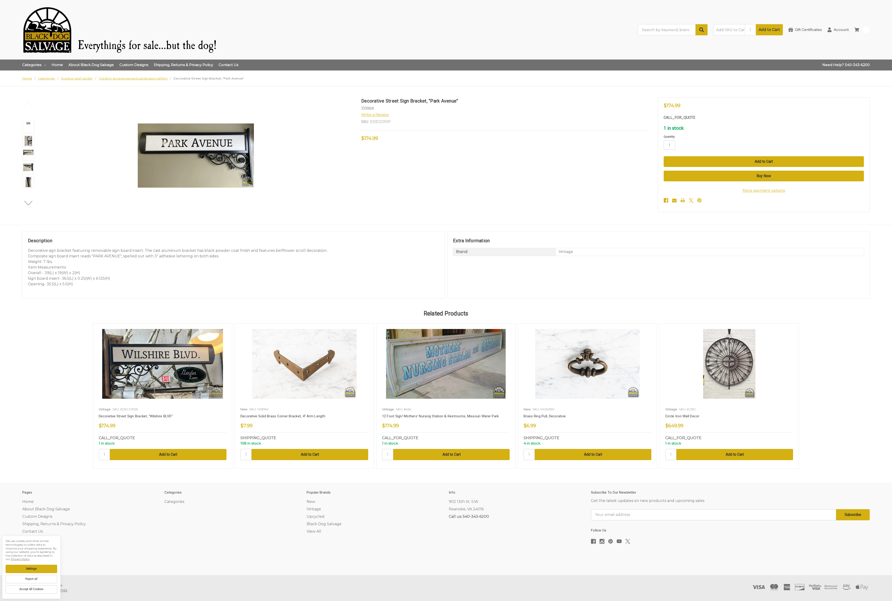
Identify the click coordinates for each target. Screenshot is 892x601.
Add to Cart (769, 29)
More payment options (764, 190)
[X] (691, 200)
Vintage (314, 509)
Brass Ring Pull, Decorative (545, 416)
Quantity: (669, 136)
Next (28, 203)
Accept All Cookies (31, 589)
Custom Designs (133, 65)
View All (314, 531)
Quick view (162, 363)
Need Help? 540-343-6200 (846, 65)
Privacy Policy (20, 559)
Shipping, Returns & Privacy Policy (183, 65)
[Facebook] (666, 200)
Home (57, 65)
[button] (730, 555)
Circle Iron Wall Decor (682, 416)
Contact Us (228, 65)
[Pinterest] (699, 200)
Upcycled (316, 516)
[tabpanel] (162, 395)
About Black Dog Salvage (91, 65)
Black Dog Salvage (324, 524)
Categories (31, 65)
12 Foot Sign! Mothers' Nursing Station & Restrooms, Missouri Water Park (440, 416)
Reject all (31, 579)
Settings (31, 568)
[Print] (682, 200)
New (311, 501)
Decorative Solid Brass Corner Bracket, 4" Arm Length (282, 416)
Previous (28, 104)
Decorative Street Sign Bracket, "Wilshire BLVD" (136, 416)
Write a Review (375, 115)
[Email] (674, 200)
